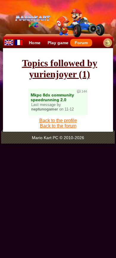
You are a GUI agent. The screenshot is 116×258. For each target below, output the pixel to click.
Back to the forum (58, 125)
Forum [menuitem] (81, 42)
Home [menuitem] (34, 42)
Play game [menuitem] (58, 42)
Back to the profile (58, 120)
